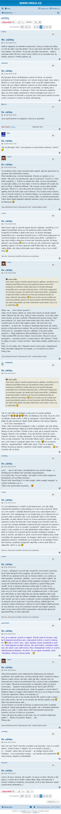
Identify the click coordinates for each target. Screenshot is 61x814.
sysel (9, 156)
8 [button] (44, 27)
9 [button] (47, 27)
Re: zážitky (7, 39)
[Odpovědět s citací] (53, 34)
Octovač (4, 762)
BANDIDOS (9, 362)
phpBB (23, 811)
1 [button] (29, 27)
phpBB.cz (36, 812)
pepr (8, 133)
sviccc (3, 213)
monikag (4, 456)
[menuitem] (7, 8)
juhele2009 (5, 623)
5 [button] (34, 27)
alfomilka (4, 63)
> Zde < (13, 127)
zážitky (5, 18)
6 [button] (37, 27)
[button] (22, 27)
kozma (3, 31)
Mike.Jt (3, 104)
